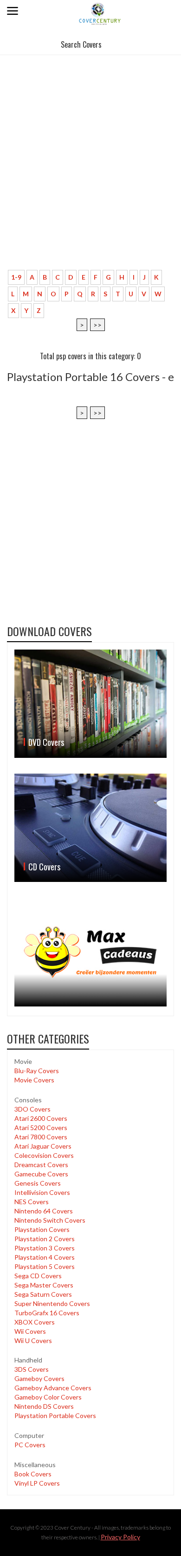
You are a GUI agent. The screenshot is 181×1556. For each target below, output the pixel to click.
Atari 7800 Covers (40, 1137)
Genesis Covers (37, 1183)
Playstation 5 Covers (44, 1266)
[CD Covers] (90, 827)
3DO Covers (32, 1109)
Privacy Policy (120, 1537)
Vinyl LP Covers (37, 1483)
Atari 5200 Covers (40, 1127)
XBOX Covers (34, 1322)
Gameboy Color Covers (48, 1397)
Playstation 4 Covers (44, 1257)
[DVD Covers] (90, 703)
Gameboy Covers (39, 1378)
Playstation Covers (42, 1229)
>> (97, 325)
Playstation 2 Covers (44, 1239)
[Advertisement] (90, 173)
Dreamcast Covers (41, 1165)
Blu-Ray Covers (36, 1071)
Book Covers (33, 1474)
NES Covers (31, 1202)
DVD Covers (46, 742)
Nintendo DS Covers (44, 1406)
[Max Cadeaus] (90, 952)
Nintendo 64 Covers (43, 1211)
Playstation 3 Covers (44, 1248)
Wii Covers (30, 1331)
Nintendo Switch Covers (49, 1220)
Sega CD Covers (38, 1276)
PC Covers (29, 1445)
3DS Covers (31, 1369)
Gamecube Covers (41, 1174)
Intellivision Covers (42, 1192)
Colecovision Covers (44, 1155)
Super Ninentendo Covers (52, 1303)
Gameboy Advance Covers (52, 1388)
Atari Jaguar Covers (42, 1146)
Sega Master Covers (43, 1285)
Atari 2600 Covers (40, 1118)
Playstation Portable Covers (55, 1415)
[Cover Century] (100, 13)
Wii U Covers (33, 1340)
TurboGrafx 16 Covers (46, 1313)
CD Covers (44, 867)
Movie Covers (34, 1080)
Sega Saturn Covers (43, 1294)
